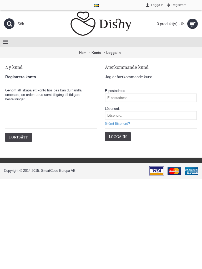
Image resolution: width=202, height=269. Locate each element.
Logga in (113, 53)
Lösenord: (112, 109)
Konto (96, 53)
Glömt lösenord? (117, 124)
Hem (83, 53)
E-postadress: (115, 91)
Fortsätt (18, 137)
